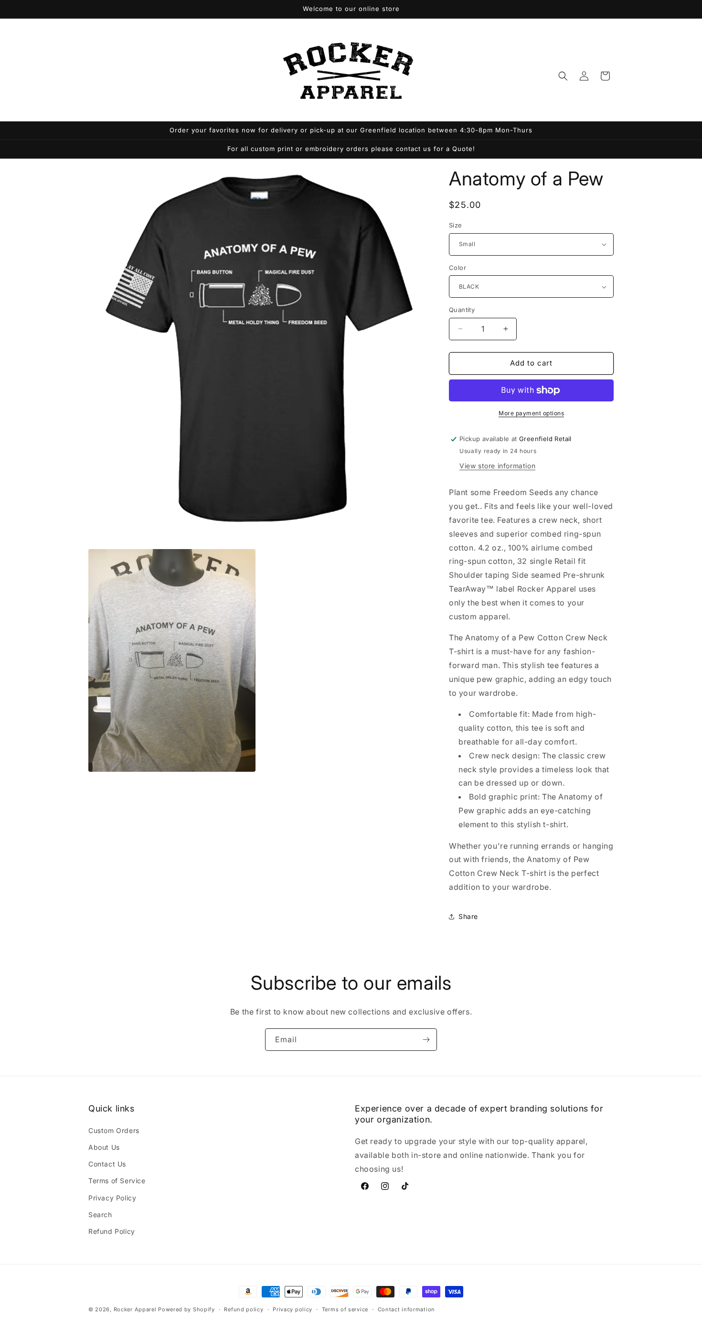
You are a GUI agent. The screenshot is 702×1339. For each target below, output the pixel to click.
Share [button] (468, 917)
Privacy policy (292, 1309)
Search (100, 1214)
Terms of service (345, 1309)
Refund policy (243, 1309)
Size (455, 225)
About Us (104, 1147)
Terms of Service (117, 1181)
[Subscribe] (425, 1039)
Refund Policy (111, 1231)
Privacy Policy (112, 1198)
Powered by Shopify (186, 1309)
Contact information (406, 1309)
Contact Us (107, 1164)
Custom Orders (113, 1130)
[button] (563, 75)
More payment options (531, 413)
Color (457, 267)
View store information (497, 466)
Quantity (462, 309)
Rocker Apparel (135, 1309)
